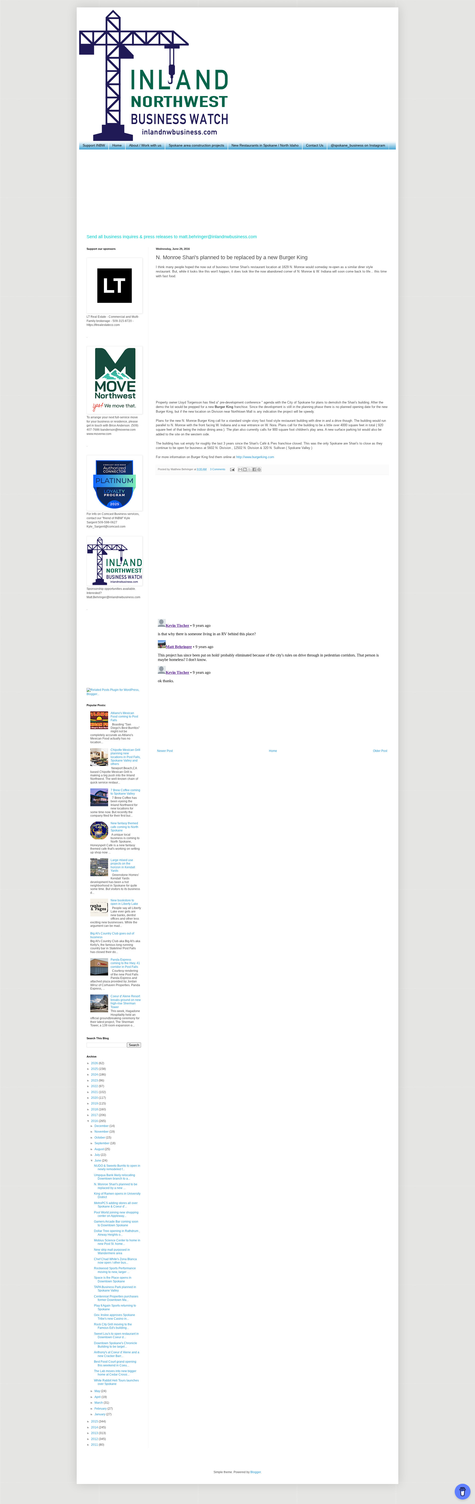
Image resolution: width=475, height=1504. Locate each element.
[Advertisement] (235, 191)
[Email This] (240, 469)
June (98, 1160)
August (100, 1149)
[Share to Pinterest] (259, 469)
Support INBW (94, 145)
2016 (95, 1121)
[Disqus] (272, 547)
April (98, 1397)
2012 (95, 1439)
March (99, 1402)
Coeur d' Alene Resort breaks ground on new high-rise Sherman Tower (126, 1002)
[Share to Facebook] (254, 469)
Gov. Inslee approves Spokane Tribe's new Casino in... (114, 1316)
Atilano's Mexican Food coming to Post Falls (124, 716)
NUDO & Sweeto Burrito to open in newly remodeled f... (117, 1167)
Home (117, 145)
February (101, 1408)
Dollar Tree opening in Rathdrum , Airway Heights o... (117, 1232)
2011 (95, 1444)
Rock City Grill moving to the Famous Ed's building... (113, 1326)
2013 (95, 1433)
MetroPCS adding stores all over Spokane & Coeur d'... (116, 1204)
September (102, 1143)
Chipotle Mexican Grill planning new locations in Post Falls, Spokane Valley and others (126, 757)
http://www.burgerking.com (255, 457)
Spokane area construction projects (196, 145)
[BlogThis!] (244, 469)
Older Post (380, 751)
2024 (95, 1074)
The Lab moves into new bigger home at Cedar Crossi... (115, 1372)
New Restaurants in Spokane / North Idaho (265, 145)
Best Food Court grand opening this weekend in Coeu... (115, 1363)
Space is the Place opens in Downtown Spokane (112, 1279)
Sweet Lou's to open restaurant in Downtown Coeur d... (116, 1335)
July (98, 1155)
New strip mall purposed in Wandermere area (112, 1251)
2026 (95, 1063)
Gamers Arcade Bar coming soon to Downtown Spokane (116, 1223)
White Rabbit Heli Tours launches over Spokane (116, 1382)
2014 (95, 1427)
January (100, 1414)
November (102, 1131)
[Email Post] (232, 469)
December (102, 1126)
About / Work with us (145, 145)
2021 (95, 1092)
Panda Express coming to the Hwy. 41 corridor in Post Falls (125, 963)
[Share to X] (249, 469)
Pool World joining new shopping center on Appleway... (116, 1214)
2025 (95, 1069)
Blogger (255, 1472)
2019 (95, 1103)
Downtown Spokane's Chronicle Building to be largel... (115, 1344)
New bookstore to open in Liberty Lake (124, 902)
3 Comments (217, 469)
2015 (95, 1421)
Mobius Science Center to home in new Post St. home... (117, 1242)
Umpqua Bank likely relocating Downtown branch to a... (114, 1176)
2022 (95, 1086)
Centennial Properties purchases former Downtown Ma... (116, 1298)
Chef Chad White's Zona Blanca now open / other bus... (115, 1260)
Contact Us (314, 145)
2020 (95, 1098)
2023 (95, 1080)
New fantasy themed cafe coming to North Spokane (124, 827)
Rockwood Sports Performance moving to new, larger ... (115, 1270)
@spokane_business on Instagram (358, 145)
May (98, 1391)
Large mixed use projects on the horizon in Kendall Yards (123, 865)
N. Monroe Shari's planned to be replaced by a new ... (115, 1186)
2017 (95, 1115)
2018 (95, 1109)
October (100, 1137)
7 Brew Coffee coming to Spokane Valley (125, 791)
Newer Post (165, 751)
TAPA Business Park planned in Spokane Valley (115, 1288)
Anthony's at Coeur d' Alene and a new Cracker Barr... (116, 1354)
